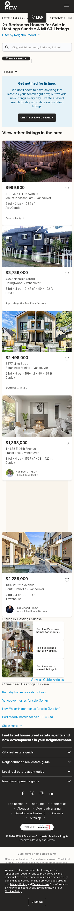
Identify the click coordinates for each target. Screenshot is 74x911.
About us (23, 808)
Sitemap (35, 818)
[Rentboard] (44, 826)
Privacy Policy (18, 884)
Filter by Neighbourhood (19, 35)
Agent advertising (48, 808)
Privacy (36, 840)
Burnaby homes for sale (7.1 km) (24, 692)
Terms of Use (40, 884)
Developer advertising (30, 813)
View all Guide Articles (47, 680)
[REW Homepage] (11, 6)
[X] (32, 794)
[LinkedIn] (51, 794)
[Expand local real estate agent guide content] (37, 771)
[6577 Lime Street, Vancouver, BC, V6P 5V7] (37, 353)
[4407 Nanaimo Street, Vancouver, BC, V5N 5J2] (37, 268)
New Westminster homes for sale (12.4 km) (31, 708)
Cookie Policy (13, 891)
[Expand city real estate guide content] (37, 752)
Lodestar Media (47, 836)
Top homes (15, 803)
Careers (57, 813)
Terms (51, 840)
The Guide (37, 803)
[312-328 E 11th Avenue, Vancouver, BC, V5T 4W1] (37, 183)
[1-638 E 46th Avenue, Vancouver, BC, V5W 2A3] (37, 437)
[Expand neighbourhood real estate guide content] (37, 762)
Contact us (58, 803)
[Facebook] (22, 794)
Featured (8, 71)
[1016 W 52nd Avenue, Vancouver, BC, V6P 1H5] (37, 574)
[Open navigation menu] (66, 6)
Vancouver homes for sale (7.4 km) (26, 700)
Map (39, 17)
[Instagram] (42, 794)
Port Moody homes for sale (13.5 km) (27, 717)
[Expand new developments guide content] (37, 781)
